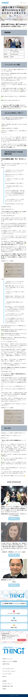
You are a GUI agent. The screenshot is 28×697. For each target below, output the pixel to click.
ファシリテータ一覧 (6, 673)
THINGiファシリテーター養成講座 (9, 661)
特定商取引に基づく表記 (7, 686)
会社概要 (4, 681)
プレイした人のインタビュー (8, 668)
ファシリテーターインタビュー (9, 671)
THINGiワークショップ (7, 658)
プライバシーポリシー (7, 683)
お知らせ (4, 676)
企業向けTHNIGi (5, 664)
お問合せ (4, 688)
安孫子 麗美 (16, 51)
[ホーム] (1, 19)
